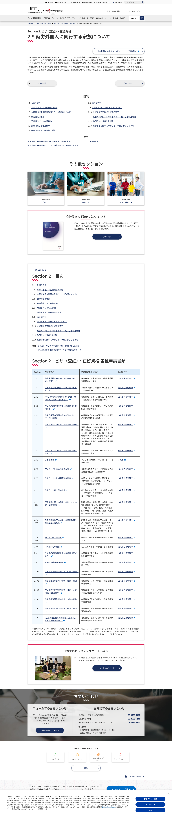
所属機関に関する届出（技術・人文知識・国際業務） (61, 503)
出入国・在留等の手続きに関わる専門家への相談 (50, 141)
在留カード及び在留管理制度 (43, 130)
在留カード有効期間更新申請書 (58, 478)
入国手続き (36, 103)
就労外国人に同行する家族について (107, 107)
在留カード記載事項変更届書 (57, 468)
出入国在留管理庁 (125, 378)
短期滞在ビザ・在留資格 (41, 121)
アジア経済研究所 (101, 2)
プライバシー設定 (150, 799)
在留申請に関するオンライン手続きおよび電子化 (113, 125)
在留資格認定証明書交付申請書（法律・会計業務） (60, 416)
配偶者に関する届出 (53, 537)
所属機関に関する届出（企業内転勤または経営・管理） (61, 521)
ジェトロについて (62, 2)
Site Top (50, 2)
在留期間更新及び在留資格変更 (106, 112)
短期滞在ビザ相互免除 (40, 125)
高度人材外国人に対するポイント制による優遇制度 (114, 116)
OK (150, 810)
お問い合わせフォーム (49, 730)
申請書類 (94, 141)
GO (142, 18)
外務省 (121, 459)
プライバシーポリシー (109, 807)
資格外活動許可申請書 (54, 562)
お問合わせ (76, 2)
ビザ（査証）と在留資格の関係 (44, 107)
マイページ (118, 2)
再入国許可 (96, 103)
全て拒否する (150, 804)
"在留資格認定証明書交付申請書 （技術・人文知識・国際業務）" (60, 398)
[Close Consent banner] (168, 793)
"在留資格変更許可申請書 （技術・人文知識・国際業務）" (60, 619)
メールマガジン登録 (119, 789)
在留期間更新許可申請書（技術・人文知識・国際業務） (61, 591)
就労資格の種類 (37, 116)
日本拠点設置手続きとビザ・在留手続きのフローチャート (54, 145)
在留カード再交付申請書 (55, 490)
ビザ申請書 (49, 459)
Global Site (87, 2)
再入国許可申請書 (52, 546)
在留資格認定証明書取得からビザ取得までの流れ (51, 112)
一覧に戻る (38, 269)
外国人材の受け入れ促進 (103, 121)
